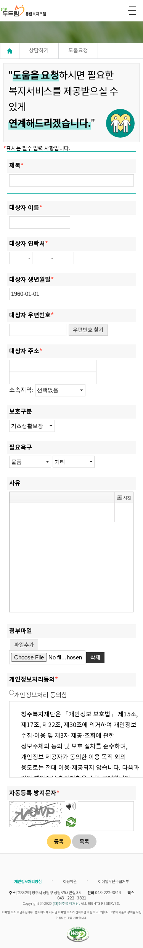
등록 (59, 842)
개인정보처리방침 (28, 881)
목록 (84, 842)
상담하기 (39, 51)
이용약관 (70, 882)
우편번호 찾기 (88, 330)
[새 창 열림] (78, 935)
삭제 (95, 657)
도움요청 (78, 51)
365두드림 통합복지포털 (27, 10)
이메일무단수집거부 (113, 882)
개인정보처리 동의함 (40, 695)
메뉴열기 (132, 10)
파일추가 (24, 645)
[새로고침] (71, 822)
